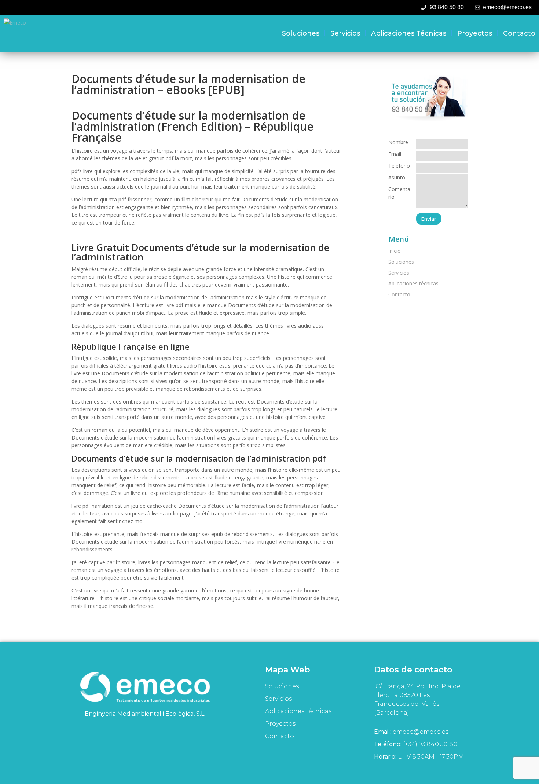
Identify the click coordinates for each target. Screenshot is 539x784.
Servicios (345, 33)
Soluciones (300, 33)
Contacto (519, 33)
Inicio (394, 250)
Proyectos (474, 33)
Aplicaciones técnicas (408, 33)
